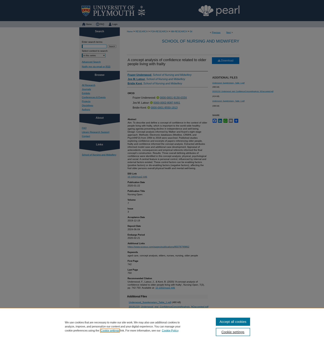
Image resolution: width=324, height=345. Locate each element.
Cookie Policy (170, 330)
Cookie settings (110, 330)
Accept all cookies (233, 322)
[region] (162, 326)
